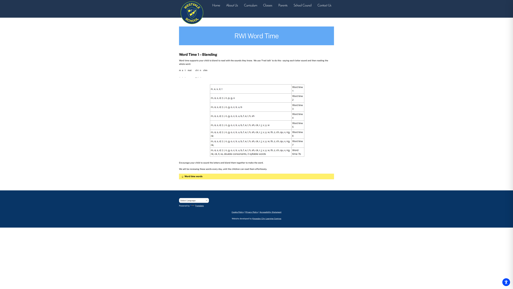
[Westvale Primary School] (192, 25)
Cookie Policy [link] (238, 212)
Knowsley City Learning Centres (266, 218)
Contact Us (324, 5)
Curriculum (250, 5)
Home (216, 5)
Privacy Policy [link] (251, 212)
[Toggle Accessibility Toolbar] (506, 282)
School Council (302, 5)
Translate (199, 206)
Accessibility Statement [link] (270, 212)
